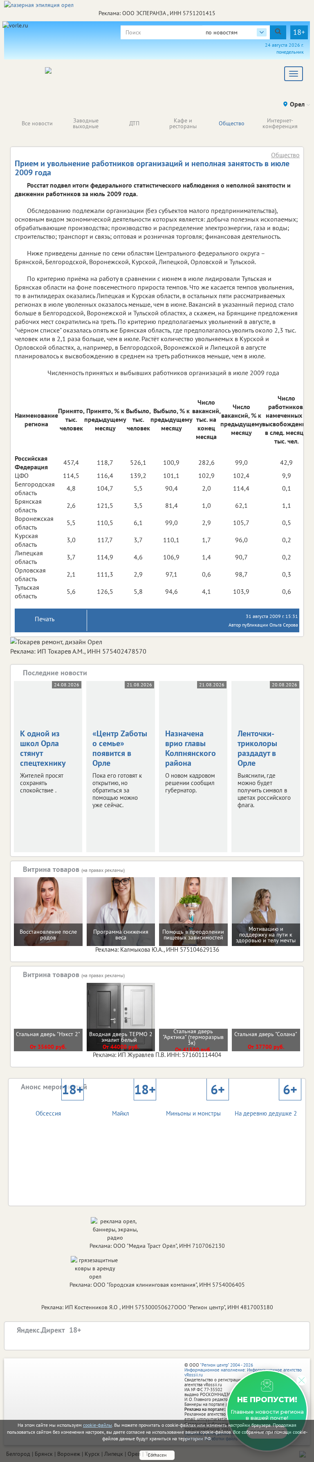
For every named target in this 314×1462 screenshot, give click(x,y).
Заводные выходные (86, 123)
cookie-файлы (97, 1425)
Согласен (157, 1455)
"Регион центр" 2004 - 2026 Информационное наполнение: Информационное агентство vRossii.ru (243, 1370)
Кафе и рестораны (183, 123)
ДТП (134, 123)
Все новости (37, 123)
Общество (231, 123)
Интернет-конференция (280, 123)
